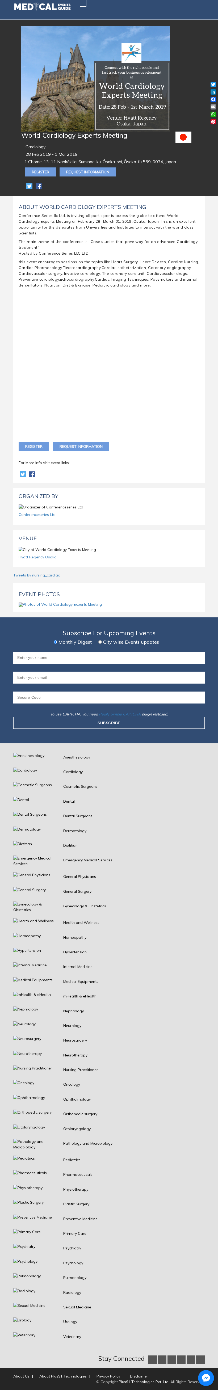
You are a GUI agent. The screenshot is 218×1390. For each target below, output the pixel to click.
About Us (21, 1376)
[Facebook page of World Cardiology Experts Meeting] (32, 473)
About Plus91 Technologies (63, 1376)
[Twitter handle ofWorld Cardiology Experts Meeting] (23, 473)
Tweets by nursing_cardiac (36, 575)
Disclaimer (139, 1376)
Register (40, 172)
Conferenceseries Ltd (37, 514)
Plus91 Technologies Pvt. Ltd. (144, 1381)
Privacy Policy (108, 1376)
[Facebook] (39, 185)
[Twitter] (30, 185)
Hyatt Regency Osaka (38, 557)
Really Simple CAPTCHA (120, 714)
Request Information (87, 172)
